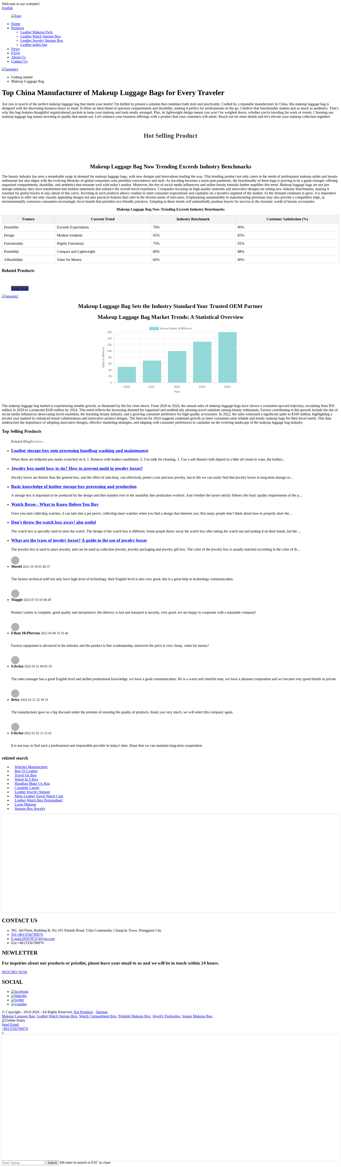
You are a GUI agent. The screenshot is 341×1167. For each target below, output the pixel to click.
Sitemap (102, 1012)
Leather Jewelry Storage (32, 792)
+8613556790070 (15, 1029)
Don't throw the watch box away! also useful (53, 522)
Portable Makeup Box (134, 1016)
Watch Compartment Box (97, 1016)
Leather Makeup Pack (36, 32)
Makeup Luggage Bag (18, 1016)
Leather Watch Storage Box (40, 36)
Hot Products (83, 1012)
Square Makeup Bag (197, 1016)
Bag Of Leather (26, 771)
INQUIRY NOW (14, 972)
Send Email (10, 1024)
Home (15, 24)
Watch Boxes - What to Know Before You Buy (55, 504)
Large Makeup (25, 804)
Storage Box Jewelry (30, 809)
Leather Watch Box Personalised (38, 800)
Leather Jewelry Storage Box (41, 40)
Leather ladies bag (33, 45)
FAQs (15, 53)
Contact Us (19, 61)
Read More (20, 288)
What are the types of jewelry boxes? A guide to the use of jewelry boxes (79, 540)
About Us (18, 57)
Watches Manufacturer (31, 767)
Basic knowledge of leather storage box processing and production (74, 486)
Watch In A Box (26, 779)
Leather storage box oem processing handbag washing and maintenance (79, 450)
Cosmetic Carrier (27, 788)
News (15, 49)
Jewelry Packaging (166, 1016)
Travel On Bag (25, 775)
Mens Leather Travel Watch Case (39, 796)
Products (17, 28)
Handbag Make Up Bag (32, 783)
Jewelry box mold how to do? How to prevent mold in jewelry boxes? (77, 468)
